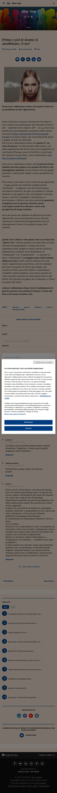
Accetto (28, 428)
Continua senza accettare (43, 362)
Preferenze (28, 422)
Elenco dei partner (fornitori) (15, 414)
